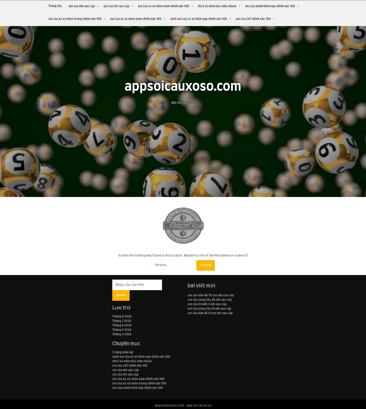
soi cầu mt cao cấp (116, 6)
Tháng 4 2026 (122, 334)
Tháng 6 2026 (122, 325)
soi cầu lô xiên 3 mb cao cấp (207, 304)
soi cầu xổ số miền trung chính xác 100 (74, 19)
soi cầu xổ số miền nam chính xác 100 (163, 6)
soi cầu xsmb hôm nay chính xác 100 (270, 6)
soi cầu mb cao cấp (82, 6)
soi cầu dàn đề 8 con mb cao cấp (210, 313)
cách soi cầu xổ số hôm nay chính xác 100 (198, 19)
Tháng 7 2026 (121, 321)
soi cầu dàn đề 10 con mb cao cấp (211, 295)
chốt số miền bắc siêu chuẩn (217, 6)
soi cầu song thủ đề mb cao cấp (210, 299)
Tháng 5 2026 (121, 330)
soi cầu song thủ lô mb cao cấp (209, 308)
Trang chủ (55, 6)
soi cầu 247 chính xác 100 (253, 19)
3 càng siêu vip (122, 352)
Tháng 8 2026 (122, 316)
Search (121, 295)
